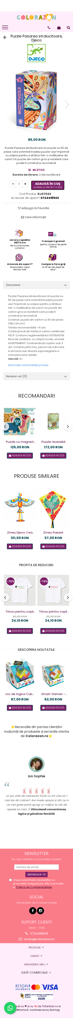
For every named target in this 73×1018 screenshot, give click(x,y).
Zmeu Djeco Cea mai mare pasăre (20, 532)
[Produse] (5, 29)
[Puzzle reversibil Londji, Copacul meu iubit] (53, 421)
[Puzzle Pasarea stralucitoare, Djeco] (36, 100)
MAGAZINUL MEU (35, 964)
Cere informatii (35, 217)
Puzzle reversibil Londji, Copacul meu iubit (53, 442)
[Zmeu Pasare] (53, 507)
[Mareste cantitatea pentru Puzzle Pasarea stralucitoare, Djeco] (25, 184)
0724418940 (38, 933)
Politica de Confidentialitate (34, 887)
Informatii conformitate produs (28, 365)
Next (66, 104)
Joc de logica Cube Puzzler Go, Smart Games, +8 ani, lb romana (19, 694)
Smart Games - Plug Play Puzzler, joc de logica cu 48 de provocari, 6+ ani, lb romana (53, 694)
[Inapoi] (3, 37)
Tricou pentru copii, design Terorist (19, 611)
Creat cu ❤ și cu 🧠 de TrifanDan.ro (36, 1006)
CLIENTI (35, 956)
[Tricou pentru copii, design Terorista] (53, 590)
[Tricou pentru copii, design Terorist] (20, 590)
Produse (35, 947)
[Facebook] (32, 910)
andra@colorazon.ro (39, 939)
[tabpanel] (36, 100)
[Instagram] (40, 910)
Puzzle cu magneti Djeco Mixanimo (20, 442)
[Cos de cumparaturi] (58, 28)
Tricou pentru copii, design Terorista (53, 611)
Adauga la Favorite (35, 208)
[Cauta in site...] (68, 28)
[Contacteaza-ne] (49, 28)
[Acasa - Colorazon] (36, 17)
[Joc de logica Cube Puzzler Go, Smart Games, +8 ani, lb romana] (20, 674)
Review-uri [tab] (16, 376)
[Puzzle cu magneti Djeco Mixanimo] (20, 421)
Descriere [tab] (13, 285)
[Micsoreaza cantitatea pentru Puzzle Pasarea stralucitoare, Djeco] (13, 184)
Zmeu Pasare (53, 532)
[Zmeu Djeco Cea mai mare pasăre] (20, 507)
